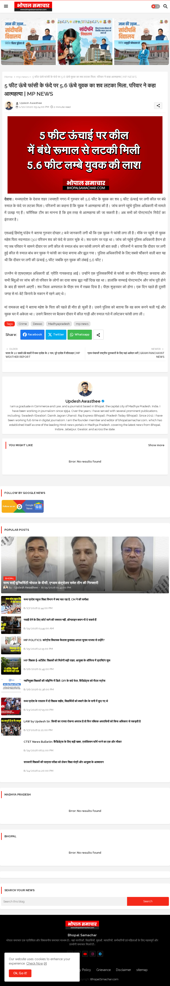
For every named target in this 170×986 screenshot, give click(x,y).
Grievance (103, 970)
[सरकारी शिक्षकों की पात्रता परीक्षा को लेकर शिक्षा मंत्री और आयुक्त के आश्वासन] (11, 767)
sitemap (142, 970)
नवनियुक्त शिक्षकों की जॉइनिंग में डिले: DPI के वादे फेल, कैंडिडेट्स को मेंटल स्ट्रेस (64, 680)
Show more (156, 445)
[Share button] (98, 335)
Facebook (35, 334)
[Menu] (6, 6)
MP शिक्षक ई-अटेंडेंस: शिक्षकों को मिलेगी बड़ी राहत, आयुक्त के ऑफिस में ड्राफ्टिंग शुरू (67, 660)
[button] (155, 6)
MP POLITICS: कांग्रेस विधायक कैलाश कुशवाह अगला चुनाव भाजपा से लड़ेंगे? (64, 640)
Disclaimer (123, 970)
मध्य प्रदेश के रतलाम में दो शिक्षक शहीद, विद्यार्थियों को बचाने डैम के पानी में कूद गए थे (66, 701)
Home (8, 76)
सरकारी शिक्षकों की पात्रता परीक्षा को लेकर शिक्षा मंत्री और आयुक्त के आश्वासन (64, 762)
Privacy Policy (81, 970)
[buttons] (85, 954)
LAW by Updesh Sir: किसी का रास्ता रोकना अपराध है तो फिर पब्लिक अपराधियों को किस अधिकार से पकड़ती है (82, 721)
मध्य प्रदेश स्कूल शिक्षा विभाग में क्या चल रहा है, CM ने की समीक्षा (56, 599)
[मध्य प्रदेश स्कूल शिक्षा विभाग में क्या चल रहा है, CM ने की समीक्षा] (11, 605)
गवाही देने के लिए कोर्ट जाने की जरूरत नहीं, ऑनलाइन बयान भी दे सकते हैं (60, 619)
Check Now (34, 963)
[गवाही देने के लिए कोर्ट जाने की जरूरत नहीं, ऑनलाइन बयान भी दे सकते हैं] (11, 625)
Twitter (58, 334)
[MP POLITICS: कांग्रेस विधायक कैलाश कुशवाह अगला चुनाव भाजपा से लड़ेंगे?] (11, 645)
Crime (23, 323)
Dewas (37, 323)
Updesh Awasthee (83, 401)
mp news (22, 76)
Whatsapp (82, 334)
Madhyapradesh (59, 323)
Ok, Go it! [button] (20, 973)
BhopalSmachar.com (104, 979)
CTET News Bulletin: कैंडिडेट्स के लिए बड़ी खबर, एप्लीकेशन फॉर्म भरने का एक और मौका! (73, 741)
